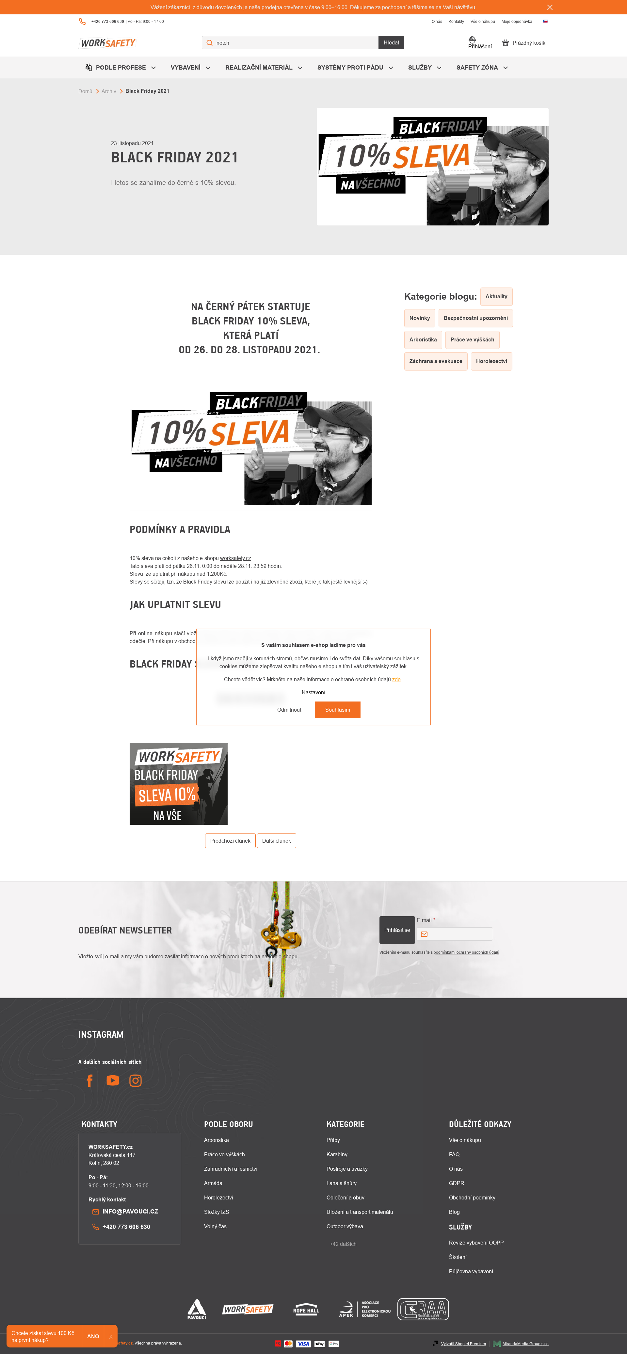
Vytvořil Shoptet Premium (463, 1343)
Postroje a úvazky (347, 1169)
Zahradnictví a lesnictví (230, 1169)
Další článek (276, 841)
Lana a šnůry (342, 1183)
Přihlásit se (397, 930)
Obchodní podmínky (472, 1197)
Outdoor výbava (345, 1226)
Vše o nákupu (483, 21)
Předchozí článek (230, 841)
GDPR (456, 1183)
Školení (458, 1257)
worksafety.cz (235, 558)
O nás (437, 21)
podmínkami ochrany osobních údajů (466, 952)
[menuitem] (121, 67)
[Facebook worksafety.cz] (89, 1080)
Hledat (391, 43)
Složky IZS (216, 1212)
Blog (454, 1212)
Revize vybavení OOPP (476, 1243)
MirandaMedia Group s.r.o (526, 1343)
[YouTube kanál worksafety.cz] (112, 1080)
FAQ (454, 1154)
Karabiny (337, 1154)
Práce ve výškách (224, 1154)
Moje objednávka (517, 21)
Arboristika (216, 1140)
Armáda (213, 1183)
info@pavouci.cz (130, 1211)
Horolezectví (218, 1197)
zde (396, 679)
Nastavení (313, 692)
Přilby (333, 1140)
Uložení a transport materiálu (360, 1212)
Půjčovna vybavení (471, 1271)
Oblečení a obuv (345, 1197)
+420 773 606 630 (126, 1226)
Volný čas (215, 1226)
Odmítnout (289, 710)
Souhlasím (337, 710)
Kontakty (456, 21)
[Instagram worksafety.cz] (135, 1080)
